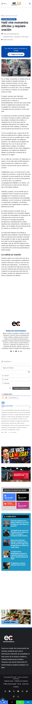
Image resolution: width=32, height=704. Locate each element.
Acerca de (25, 684)
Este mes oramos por (11, 15)
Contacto (16, 686)
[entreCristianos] (8, 646)
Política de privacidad (10, 684)
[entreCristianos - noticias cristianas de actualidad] (17, 3)
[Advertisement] (16, 11)
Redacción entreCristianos (11, 34)
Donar (19, 684)
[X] (13, 351)
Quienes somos (8, 681)
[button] (16, 455)
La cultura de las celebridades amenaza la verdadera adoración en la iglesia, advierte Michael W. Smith (19, 555)
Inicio (3, 15)
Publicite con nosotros (21, 681)
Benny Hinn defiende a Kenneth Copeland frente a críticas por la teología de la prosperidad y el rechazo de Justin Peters (19, 543)
